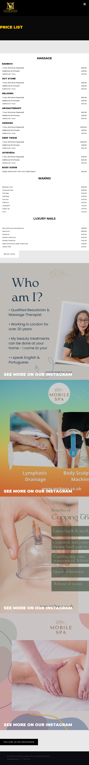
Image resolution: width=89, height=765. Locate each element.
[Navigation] (84, 4)
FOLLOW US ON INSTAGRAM (19, 742)
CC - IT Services (24, 759)
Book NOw (9, 254)
